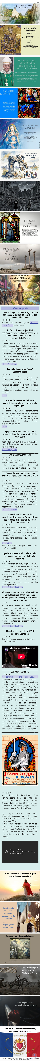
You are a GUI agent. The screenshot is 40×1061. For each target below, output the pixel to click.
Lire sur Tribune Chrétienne (12, 587)
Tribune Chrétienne (9, 364)
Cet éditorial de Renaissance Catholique (20, 676)
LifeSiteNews (7, 543)
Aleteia (4, 395)
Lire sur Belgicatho (9, 449)
